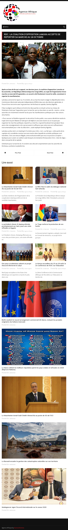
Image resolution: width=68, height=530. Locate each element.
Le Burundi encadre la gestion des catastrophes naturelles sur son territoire (30, 461)
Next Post (50, 153)
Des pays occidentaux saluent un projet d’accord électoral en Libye (16, 265)
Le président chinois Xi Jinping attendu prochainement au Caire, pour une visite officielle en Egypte (16, 226)
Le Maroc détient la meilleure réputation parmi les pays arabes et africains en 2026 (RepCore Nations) (33, 369)
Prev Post (18, 153)
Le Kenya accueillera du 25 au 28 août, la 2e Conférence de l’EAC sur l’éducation (50, 265)
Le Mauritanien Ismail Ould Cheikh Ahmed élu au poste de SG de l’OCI (17, 188)
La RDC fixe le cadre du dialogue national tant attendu (50, 188)
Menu (6, 27)
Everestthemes (19, 528)
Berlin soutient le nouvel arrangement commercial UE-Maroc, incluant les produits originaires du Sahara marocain (32, 321)
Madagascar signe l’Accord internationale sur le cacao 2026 (24, 507)
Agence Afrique (28, 83)
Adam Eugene (28, 268)
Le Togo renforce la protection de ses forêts (49, 225)
